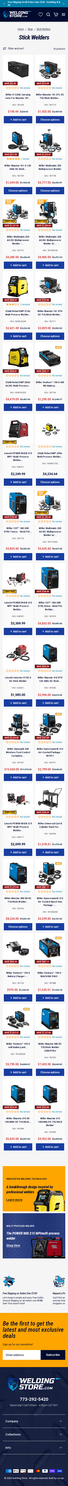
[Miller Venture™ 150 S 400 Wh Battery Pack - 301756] (50, 357)
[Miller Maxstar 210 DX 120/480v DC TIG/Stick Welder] (18, 1093)
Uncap (60, 1478)
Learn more (14, 1200)
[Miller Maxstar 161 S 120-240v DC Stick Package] (18, 141)
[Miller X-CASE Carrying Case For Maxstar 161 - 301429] (18, 70)
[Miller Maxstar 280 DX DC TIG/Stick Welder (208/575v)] (18, 874)
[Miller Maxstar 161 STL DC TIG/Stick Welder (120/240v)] (50, 70)
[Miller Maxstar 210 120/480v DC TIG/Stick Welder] (50, 1093)
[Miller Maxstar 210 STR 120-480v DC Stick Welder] (50, 653)
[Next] (64, 3)
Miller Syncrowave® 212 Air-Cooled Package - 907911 (50, 752)
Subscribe (53, 1355)
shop (30, 29)
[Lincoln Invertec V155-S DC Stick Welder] (18, 653)
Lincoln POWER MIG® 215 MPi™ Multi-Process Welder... (18, 456)
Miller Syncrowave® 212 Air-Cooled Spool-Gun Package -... (50, 901)
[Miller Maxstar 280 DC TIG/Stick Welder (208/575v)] (50, 1019)
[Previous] (4, 3)
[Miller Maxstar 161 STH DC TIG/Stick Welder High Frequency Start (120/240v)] (50, 286)
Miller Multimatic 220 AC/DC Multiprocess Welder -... (18, 240)
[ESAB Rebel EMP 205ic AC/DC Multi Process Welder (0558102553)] (18, 357)
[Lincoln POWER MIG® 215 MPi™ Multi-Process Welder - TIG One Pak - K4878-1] (18, 578)
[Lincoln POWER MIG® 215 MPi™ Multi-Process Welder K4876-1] (18, 429)
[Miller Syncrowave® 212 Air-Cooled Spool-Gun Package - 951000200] (50, 874)
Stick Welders (43, 29)
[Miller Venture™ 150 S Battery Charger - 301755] (18, 948)
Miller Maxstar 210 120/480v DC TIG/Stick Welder (50, 1122)
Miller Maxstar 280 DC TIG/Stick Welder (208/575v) (50, 1047)
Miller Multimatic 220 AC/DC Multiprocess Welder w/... (50, 240)
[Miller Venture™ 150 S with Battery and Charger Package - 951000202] (18, 1019)
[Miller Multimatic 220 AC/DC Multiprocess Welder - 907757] (18, 212)
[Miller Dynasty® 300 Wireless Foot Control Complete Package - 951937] (18, 724)
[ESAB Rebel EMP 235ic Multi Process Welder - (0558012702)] (50, 429)
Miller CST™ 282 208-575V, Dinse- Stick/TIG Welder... (50, 606)
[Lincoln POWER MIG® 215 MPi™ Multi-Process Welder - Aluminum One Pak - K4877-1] (18, 799)
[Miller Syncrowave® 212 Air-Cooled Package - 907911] (50, 724)
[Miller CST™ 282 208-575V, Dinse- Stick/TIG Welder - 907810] (50, 578)
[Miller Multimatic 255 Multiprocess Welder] (50, 141)
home (21, 29)
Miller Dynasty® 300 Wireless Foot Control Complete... (18, 752)
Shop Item (13, 1245)
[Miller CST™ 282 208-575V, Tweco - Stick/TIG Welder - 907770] (18, 503)
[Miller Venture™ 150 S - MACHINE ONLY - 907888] (50, 948)
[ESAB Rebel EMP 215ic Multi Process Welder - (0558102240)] (18, 286)
